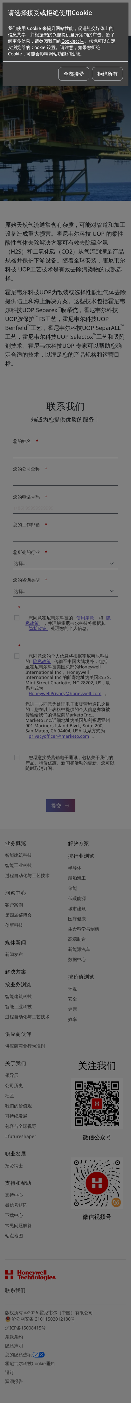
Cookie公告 (72, 41)
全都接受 (74, 73)
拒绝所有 (107, 73)
